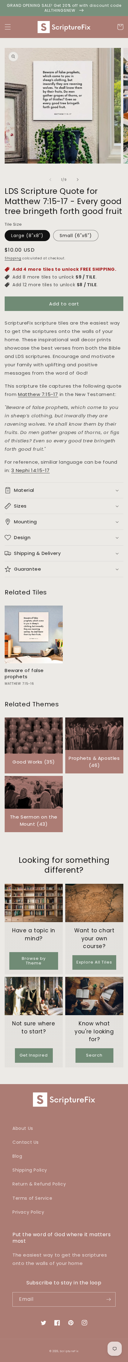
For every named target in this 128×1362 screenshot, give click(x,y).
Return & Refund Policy (39, 1184)
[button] (8, 27)
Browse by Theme (34, 961)
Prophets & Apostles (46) (94, 761)
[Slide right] (78, 179)
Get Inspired (34, 1055)
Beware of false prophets (24, 673)
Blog (17, 1156)
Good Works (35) (33, 762)
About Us (22, 1128)
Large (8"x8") (27, 235)
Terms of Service (32, 1198)
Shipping (13, 258)
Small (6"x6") (76, 235)
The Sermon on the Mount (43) (33, 820)
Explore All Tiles (94, 962)
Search (94, 1055)
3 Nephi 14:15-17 (30, 470)
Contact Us (25, 1142)
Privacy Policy (28, 1212)
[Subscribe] (108, 1299)
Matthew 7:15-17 (38, 394)
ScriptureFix (69, 1351)
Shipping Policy (29, 1170)
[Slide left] (50, 179)
